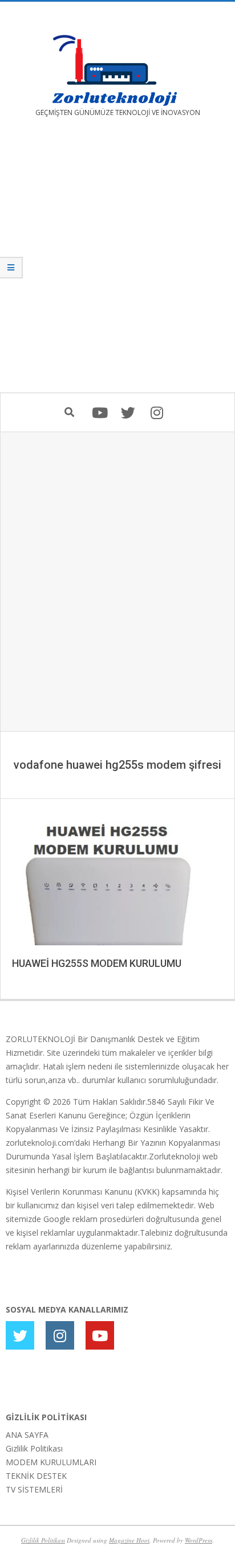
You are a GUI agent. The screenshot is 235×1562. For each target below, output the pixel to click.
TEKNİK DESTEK (36, 1475)
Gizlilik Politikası (34, 1448)
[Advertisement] (117, 263)
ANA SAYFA (27, 1434)
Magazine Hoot (129, 1540)
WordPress (198, 1540)
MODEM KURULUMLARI (51, 1462)
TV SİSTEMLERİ (34, 1489)
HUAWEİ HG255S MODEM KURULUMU (96, 963)
